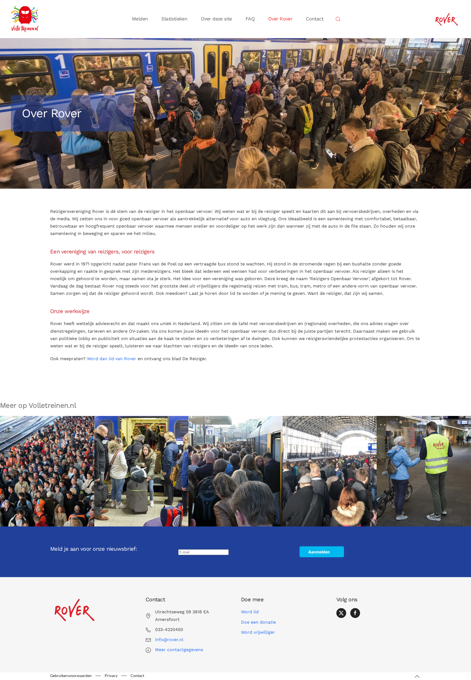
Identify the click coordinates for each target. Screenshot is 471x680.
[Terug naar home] (25, 19)
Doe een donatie (258, 622)
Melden (140, 19)
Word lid (250, 611)
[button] (338, 19)
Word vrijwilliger (258, 632)
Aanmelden (319, 551)
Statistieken (174, 19)
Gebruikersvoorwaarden (71, 675)
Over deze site (216, 19)
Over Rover (280, 19)
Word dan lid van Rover (111, 358)
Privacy (111, 675)
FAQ (250, 19)
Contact (314, 19)
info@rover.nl (169, 639)
